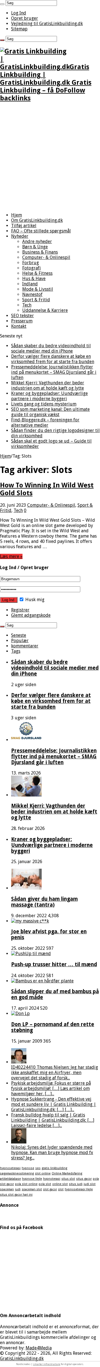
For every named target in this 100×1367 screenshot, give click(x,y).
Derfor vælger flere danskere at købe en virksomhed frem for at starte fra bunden (52, 359)
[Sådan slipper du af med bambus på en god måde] (42, 981)
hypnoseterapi (10, 1168)
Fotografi (31, 268)
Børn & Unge (35, 246)
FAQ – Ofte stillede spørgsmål (41, 231)
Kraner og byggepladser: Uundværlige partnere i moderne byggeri (49, 396)
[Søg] (2, 4)
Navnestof (32, 294)
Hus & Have (34, 278)
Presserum (21, 321)
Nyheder (19, 236)
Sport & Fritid (36, 299)
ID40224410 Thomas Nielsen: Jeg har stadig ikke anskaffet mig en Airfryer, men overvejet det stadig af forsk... (54, 1073)
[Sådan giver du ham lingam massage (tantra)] (26, 888)
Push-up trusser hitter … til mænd (54, 964)
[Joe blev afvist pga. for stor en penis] (30, 921)
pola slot (45, 1184)
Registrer (20, 610)
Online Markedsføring (67, 1173)
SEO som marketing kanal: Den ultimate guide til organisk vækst (50, 412)
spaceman (7, 1189)
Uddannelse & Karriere (45, 310)
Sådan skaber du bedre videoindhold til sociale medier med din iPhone (51, 348)
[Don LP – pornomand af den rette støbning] (20, 1013)
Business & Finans (40, 252)
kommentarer (24, 646)
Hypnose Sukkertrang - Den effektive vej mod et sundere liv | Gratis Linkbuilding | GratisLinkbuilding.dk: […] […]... (53, 1104)
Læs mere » (11, 556)
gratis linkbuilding (54, 1168)
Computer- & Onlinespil (46, 257)
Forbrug (30, 262)
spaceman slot (32, 1189)
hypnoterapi (51, 1179)
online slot (60, 1184)
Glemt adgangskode (31, 615)
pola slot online (26, 1184)
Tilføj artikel (23, 225)
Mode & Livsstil (37, 289)
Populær (20, 640)
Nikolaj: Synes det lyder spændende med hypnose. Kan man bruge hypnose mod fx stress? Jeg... (52, 1152)
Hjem (16, 215)
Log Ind (18, 13)
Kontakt (18, 326)
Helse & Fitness (37, 273)
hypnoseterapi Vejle (79, 1189)
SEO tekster (22, 315)
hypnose (28, 1168)
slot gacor (50, 1189)
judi (18, 1189)
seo (38, 1168)
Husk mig (34, 599)
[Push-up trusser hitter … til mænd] (31, 953)
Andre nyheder (37, 241)
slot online (43, 1173)
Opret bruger (24, 18)
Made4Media (39, 1348)
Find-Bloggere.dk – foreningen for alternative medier (45, 422)
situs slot (68, 1179)
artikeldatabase (10, 1179)
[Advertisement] (50, 158)
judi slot (90, 1184)
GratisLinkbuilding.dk (22, 1358)
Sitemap (19, 28)
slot (61, 1189)
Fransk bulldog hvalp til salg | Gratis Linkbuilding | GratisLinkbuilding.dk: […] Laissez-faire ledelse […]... (52, 1120)
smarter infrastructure (46, 1364)
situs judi (75, 1184)
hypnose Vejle (32, 1179)
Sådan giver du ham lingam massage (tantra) (44, 902)
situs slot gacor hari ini (16, 1194)
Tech (26, 305)
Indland (30, 283)
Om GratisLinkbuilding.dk (37, 220)
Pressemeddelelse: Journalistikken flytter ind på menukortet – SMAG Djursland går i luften (53, 372)
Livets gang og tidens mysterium (43, 404)
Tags (15, 651)
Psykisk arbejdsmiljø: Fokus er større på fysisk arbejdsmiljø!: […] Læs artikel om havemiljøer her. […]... (51, 1088)
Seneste (18, 635)
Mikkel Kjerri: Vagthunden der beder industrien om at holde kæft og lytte (47, 385)
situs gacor (84, 1179)
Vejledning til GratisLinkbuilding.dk (47, 23)
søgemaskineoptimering (17, 1173)
